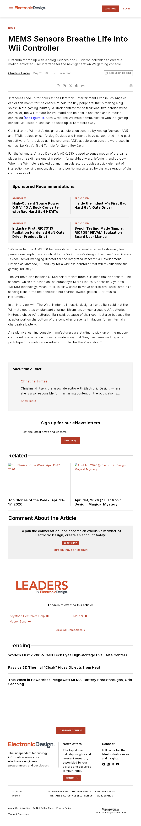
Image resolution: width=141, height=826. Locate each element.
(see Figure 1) (34, 118)
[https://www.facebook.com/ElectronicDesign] (103, 764)
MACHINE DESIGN (81, 791)
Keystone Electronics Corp (27, 616)
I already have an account (71, 549)
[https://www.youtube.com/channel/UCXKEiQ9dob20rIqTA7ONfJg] (117, 764)
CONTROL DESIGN (105, 791)
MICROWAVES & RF (57, 791)
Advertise (25, 808)
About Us (13, 808)
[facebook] (58, 86)
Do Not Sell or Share (43, 808)
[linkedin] (64, 86)
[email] (83, 86)
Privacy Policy (64, 808)
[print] (131, 86)
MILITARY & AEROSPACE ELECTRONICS (71, 795)
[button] (10, 8)
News (11, 28)
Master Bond (18, 621)
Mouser (78, 616)
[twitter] (70, 86)
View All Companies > (70, 630)
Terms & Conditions (18, 814)
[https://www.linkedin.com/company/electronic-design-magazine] (108, 764)
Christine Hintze (19, 73)
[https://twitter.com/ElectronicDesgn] (113, 764)
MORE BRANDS (105, 795)
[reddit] (76, 86)
